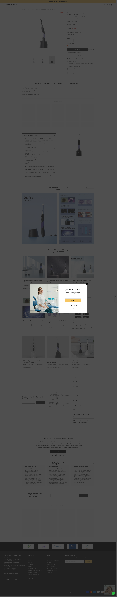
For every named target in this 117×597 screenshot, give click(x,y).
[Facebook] (69, 306)
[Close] (87, 284)
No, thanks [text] (73, 308)
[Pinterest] (74, 306)
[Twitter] (76, 306)
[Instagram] (71, 306)
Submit (73, 300)
